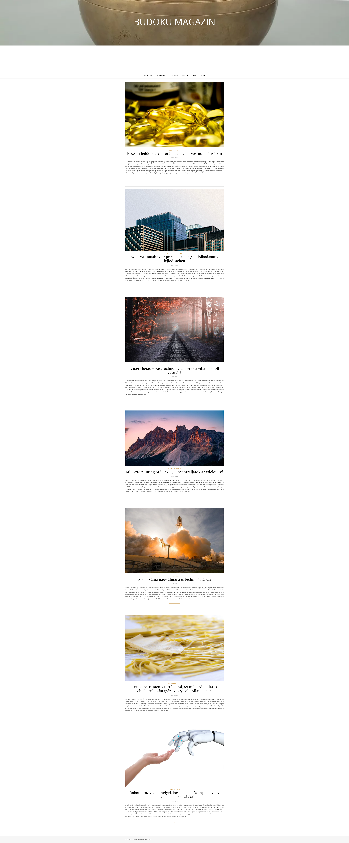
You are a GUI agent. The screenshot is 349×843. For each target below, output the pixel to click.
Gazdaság (172, 365)
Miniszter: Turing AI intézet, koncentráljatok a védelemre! (174, 471)
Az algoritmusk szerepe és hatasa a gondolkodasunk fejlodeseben (174, 258)
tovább (175, 179)
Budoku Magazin (174, 21)
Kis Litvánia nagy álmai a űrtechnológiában (174, 579)
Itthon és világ (161, 75)
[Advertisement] (174, 59)
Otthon (172, 789)
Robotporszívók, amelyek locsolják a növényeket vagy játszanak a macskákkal (174, 794)
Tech (180, 253)
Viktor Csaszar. (147, 839)
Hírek (170, 468)
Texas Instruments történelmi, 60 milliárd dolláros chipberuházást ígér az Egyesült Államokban (174, 688)
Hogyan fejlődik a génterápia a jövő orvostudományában (174, 153)
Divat (203, 75)
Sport (194, 75)
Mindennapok (172, 253)
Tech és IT (175, 75)
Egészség (185, 75)
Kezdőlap (148, 75)
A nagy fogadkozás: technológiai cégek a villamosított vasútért (174, 370)
